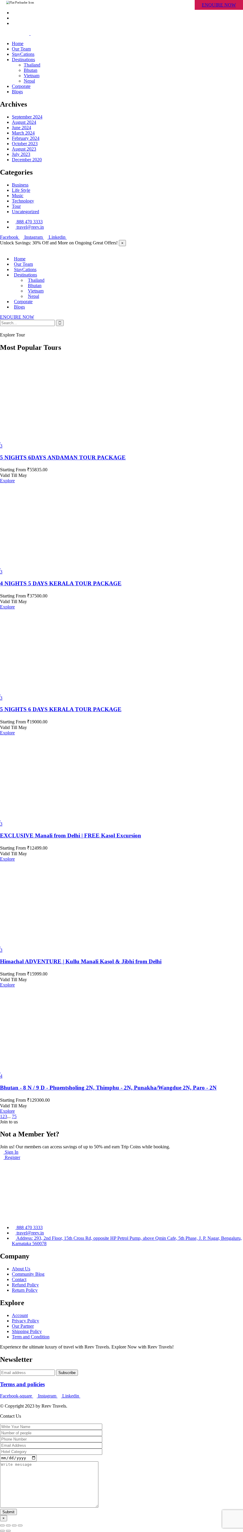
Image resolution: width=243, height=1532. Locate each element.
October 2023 (25, 143)
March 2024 (23, 132)
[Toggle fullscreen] (14, 1525)
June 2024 (21, 127)
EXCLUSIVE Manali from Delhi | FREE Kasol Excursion (70, 835)
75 (14, 1116)
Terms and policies (22, 1384)
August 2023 (24, 148)
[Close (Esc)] (2, 1525)
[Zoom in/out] (20, 1525)
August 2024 (24, 122)
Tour (16, 206)
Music (17, 195)
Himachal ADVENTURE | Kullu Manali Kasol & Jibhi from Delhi (81, 961)
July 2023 (21, 154)
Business (20, 184)
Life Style (21, 190)
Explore (7, 480)
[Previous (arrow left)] (2, 1531)
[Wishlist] (0, 440)
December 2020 (27, 159)
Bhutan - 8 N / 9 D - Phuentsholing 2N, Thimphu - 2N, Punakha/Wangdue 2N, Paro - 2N (108, 1087)
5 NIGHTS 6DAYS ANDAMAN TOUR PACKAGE (63, 457)
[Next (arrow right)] (8, 1531)
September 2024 (27, 116)
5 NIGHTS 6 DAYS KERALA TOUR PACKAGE (61, 709)
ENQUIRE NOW (219, 4)
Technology (23, 200)
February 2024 (25, 138)
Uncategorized (25, 211)
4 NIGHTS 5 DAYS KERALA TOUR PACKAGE (61, 583)
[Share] (8, 1525)
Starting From (13, 469)
